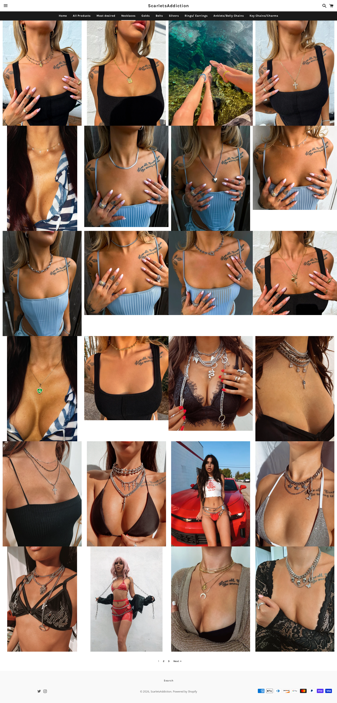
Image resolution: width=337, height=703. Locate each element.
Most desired (106, 15)
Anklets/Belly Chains (228, 15)
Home (63, 15)
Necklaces (128, 15)
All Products (82, 15)
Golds (145, 15)
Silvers (174, 15)
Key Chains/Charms (264, 15)
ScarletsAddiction (168, 5)
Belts (159, 15)
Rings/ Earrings (196, 15)
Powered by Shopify (185, 691)
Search (168, 680)
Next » (177, 661)
